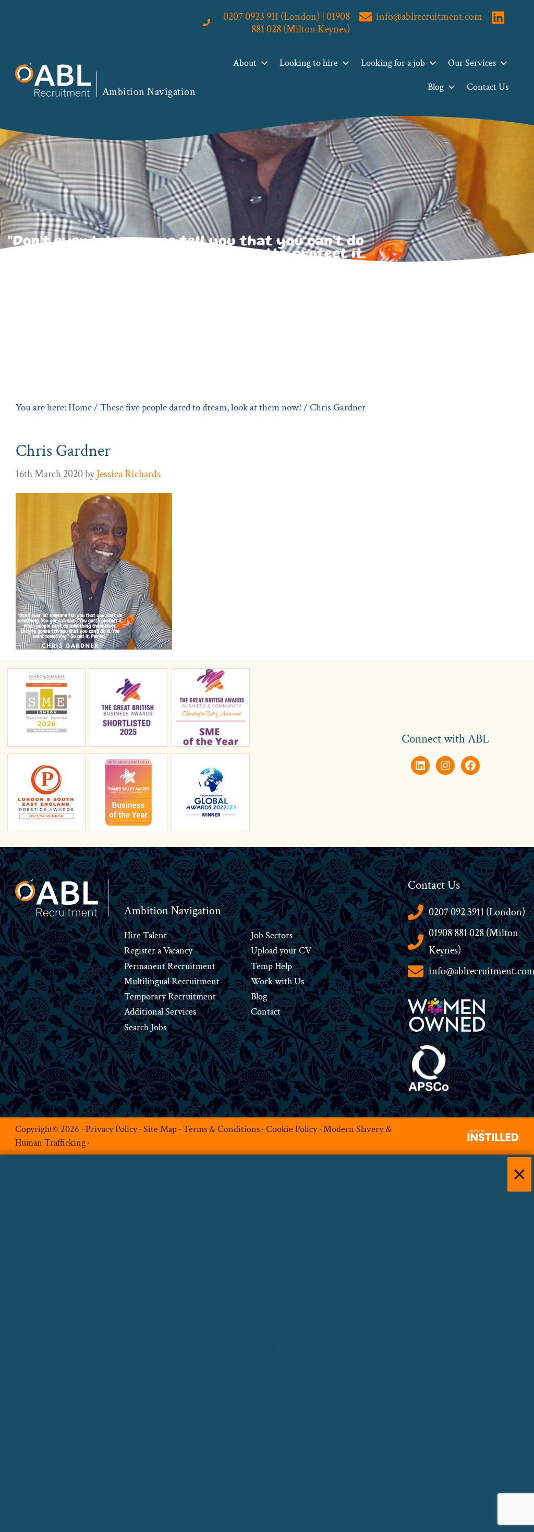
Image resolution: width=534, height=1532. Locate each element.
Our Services (472, 63)
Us (298, 981)
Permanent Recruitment (169, 966)
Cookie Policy (291, 1129)
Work (263, 981)
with (283, 981)
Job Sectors (272, 935)
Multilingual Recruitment (172, 981)
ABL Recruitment (53, 79)
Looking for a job (393, 63)
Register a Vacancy (158, 951)
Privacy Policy (111, 1129)
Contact (266, 1012)
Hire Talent (145, 935)
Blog (436, 87)
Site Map (160, 1129)
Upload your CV (281, 951)
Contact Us (487, 87)
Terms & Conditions (221, 1129)
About (245, 63)
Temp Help (271, 966)
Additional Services (160, 1012)
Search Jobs (145, 1027)
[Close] (519, 1174)
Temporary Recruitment (170, 997)
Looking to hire (309, 63)
